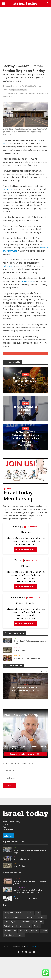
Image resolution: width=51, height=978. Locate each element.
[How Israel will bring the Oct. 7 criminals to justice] (7, 881)
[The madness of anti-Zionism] (7, 898)
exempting (7, 189)
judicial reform (27, 281)
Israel (11, 93)
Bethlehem (8, 926)
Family (37, 926)
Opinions (17, 638)
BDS (37, 912)
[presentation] (41, 671)
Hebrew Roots (10, 930)
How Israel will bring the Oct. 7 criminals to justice (25, 689)
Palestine (23, 930)
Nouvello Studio (33, 946)
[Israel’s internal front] (7, 858)
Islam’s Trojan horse (21, 651)
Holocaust (7, 266)
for (39, 140)
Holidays (27, 926)
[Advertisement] (25, 35)
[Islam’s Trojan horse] (7, 650)
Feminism (34, 930)
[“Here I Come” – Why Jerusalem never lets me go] (7, 640)
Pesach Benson (11, 86)
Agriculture (37, 921)
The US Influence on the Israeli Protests (26, 380)
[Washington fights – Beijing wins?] (7, 658)
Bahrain (21, 935)
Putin (18, 926)
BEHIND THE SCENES (24, 912)
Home (5, 93)
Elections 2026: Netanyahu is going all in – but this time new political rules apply (25, 437)
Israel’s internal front (22, 859)
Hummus (42, 917)
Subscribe (8, 836)
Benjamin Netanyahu (18, 90)
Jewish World (19, 887)
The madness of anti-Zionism (25, 899)
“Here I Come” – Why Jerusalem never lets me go (30, 642)
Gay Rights (17, 917)
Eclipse (44, 930)
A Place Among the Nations (27, 408)
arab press (8, 912)
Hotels (6, 917)
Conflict (25, 684)
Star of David (24, 921)
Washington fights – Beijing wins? (26, 658)
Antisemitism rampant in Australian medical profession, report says (27, 891)
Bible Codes (9, 935)
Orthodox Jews (10, 921)
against (6, 143)
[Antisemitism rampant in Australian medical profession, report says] (7, 889)
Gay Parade (30, 917)
